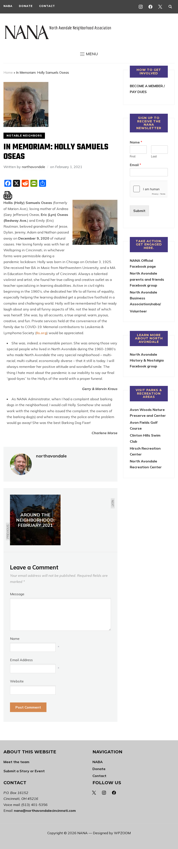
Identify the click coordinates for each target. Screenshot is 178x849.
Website (17, 681)
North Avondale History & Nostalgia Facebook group (147, 360)
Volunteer (138, 311)
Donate (26, 6)
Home (8, 72)
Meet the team (16, 762)
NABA (7, 6)
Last (154, 156)
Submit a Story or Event (24, 771)
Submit (139, 210)
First (132, 156)
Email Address (21, 660)
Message (17, 594)
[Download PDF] (7, 195)
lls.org (41, 333)
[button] (89, 54)
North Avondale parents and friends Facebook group (147, 279)
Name (15, 638)
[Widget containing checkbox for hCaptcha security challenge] (149, 189)
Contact (47, 6)
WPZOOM (122, 833)
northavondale (33, 167)
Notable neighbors (24, 135)
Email (135, 165)
